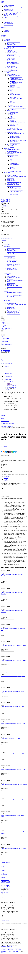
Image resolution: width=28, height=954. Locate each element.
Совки (11, 169)
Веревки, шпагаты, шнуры (16, 190)
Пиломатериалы (11, 113)
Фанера (11, 130)
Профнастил (13, 121)
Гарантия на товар (8, 25)
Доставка (6, 480)
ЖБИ (8, 73)
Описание (6, 476)
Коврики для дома (11, 174)
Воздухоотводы (10, 43)
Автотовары (7, 39)
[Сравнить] (1, 449)
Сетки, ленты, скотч (12, 132)
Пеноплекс (12, 86)
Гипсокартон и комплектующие (15, 106)
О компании (7, 30)
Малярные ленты (14, 141)
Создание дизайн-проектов (10, 14)
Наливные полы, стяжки (16, 104)
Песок (11, 145)
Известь (12, 95)
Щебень (12, 147)
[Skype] (14, 452)
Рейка (11, 117)
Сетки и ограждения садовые (14, 149)
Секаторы (12, 168)
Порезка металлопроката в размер (12, 11)
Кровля (9, 110)
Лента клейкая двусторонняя (17, 133)
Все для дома (7, 172)
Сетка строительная (15, 143)
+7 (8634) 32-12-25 (5, 199)
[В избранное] (1, 447)
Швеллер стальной (11, 60)
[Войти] (1, 356)
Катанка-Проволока (12, 52)
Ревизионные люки (12, 44)
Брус (11, 116)
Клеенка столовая (11, 175)
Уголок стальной (11, 59)
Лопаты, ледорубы (14, 161)
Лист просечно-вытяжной (13, 56)
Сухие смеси (10, 89)
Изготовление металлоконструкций (13, 7)
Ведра (11, 187)
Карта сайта (4, 874)
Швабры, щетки (14, 194)
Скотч (11, 134)
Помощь (3, 877)
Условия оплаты (8, 22)
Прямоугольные (14, 70)
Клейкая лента (13, 139)
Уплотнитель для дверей (13, 184)
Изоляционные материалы (13, 75)
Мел (11, 101)
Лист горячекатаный (12, 62)
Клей (11, 126)
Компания (3, 867)
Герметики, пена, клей (12, 124)
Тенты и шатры (10, 153)
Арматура (9, 50)
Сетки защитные (11, 180)
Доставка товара (8, 6)
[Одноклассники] (3, 452)
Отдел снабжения (8, 10)
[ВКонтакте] (1, 452)
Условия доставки (8, 23)
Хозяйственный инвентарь (14, 186)
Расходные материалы (15, 171)
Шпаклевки (13, 102)
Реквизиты (6, 31)
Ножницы (12, 192)
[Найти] (4, 320)
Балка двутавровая (11, 51)
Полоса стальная (11, 58)
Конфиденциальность (6, 946)
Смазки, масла (10, 179)
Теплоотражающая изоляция (17, 82)
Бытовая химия (10, 178)
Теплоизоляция (13, 83)
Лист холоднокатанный (13, 63)
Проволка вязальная (12, 183)
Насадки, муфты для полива (17, 157)
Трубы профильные (12, 67)
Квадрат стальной (11, 54)
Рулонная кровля (14, 112)
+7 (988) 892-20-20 (5, 201)
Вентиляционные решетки (13, 42)
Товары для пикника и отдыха (14, 152)
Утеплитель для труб (15, 87)
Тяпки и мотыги (14, 163)
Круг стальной (10, 55)
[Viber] (10, 452)
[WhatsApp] (12, 452)
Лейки (11, 156)
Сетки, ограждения (12, 118)
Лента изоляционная (15, 137)
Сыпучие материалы (12, 144)
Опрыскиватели (14, 165)
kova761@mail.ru (5, 206)
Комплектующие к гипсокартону (18, 108)
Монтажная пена (14, 128)
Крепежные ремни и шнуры (14, 182)
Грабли (11, 160)
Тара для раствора (11, 74)
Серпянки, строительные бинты (18, 140)
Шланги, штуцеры (14, 164)
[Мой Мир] (6, 452)
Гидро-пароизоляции (15, 78)
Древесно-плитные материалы (14, 129)
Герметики (12, 125)
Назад (8, 383)
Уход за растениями (12, 151)
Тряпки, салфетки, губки (16, 191)
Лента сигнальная (14, 136)
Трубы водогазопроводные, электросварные (14, 65)
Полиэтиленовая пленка (16, 77)
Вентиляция (7, 40)
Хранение (6, 17)
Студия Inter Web (21, 945)
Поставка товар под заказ (10, 13)
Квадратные (13, 68)
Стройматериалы (8, 71)
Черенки (12, 167)
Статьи (5, 32)
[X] (8, 452)
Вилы (11, 159)
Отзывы (6, 478)
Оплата (5, 479)
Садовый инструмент (12, 155)
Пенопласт (12, 85)
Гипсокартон (13, 109)
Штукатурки (13, 97)
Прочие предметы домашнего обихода (16, 176)
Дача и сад (6, 148)
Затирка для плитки (15, 94)
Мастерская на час (8, 9)
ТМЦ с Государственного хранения (13, 16)
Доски (11, 114)
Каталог (3, 866)
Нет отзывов (4, 446)
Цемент (11, 105)
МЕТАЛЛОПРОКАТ (9, 48)
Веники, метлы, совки (15, 188)
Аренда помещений (9, 5)
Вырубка (12, 120)
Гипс (11, 90)
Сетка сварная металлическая (17, 122)
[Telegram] (16, 452)
